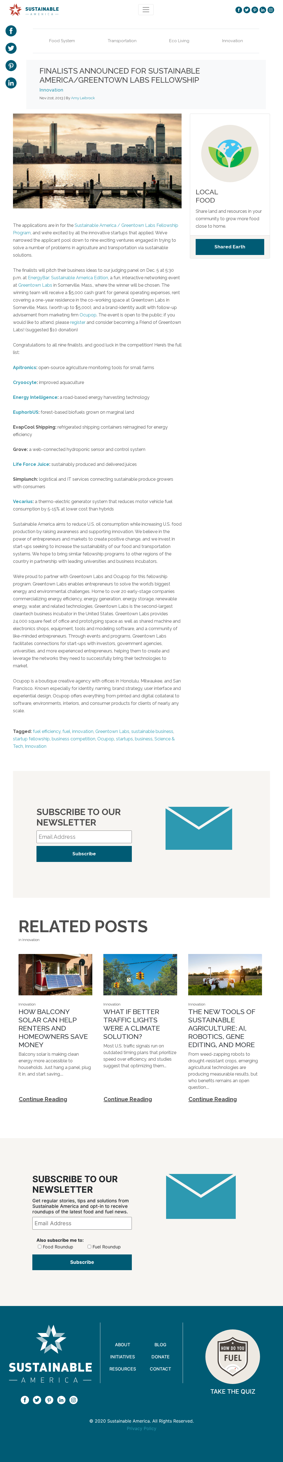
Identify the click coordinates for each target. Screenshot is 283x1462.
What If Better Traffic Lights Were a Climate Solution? (131, 1024)
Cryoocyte (25, 382)
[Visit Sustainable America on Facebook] (238, 9)
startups (124, 738)
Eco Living (179, 40)
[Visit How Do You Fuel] (233, 1356)
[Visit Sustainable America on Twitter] (246, 9)
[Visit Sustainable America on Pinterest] (254, 9)
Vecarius (23, 501)
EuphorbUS (25, 412)
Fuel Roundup (107, 1246)
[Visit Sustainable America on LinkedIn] (263, 9)
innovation (82, 731)
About (122, 1344)
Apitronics (24, 367)
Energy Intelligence (35, 397)
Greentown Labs (35, 285)
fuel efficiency (47, 731)
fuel (66, 731)
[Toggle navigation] (146, 9)
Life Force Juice (31, 464)
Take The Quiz (232, 1391)
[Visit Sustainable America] (50, 1354)
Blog (160, 1344)
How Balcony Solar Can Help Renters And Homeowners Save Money (53, 1028)
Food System (62, 40)
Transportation (122, 40)
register (77, 322)
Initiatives (122, 1356)
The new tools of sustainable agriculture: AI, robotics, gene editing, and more (221, 1028)
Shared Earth (229, 246)
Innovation (232, 40)
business (144, 738)
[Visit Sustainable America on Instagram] (271, 9)
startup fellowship (31, 738)
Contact (160, 1369)
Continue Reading (43, 1099)
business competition (73, 738)
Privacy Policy (141, 1428)
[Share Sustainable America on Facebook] (11, 30)
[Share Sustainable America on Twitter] (11, 47)
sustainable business (152, 731)
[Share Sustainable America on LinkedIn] (11, 82)
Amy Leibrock (83, 98)
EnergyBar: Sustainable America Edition (68, 277)
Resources (122, 1369)
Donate (160, 1356)
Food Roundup (58, 1246)
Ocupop (88, 315)
